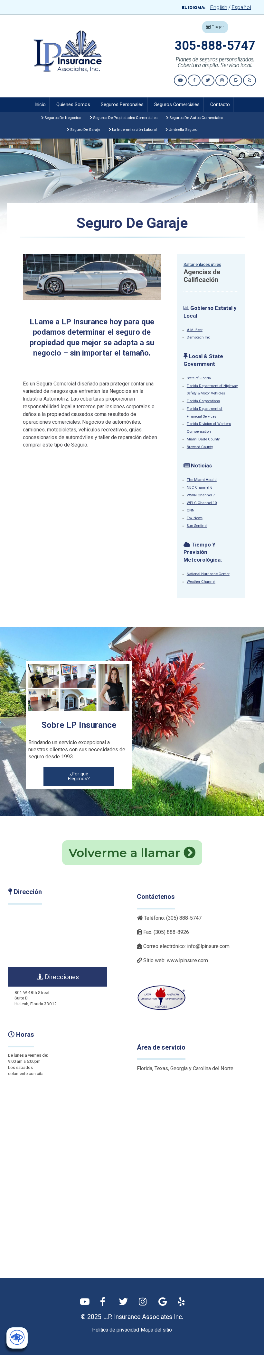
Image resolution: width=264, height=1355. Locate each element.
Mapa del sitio (156, 1330)
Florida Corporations (203, 401)
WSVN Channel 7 (201, 495)
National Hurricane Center (208, 574)
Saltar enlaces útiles (202, 264)
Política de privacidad (115, 1330)
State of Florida (199, 378)
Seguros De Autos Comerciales (195, 117)
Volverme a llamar (126, 852)
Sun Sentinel (197, 526)
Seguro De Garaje (84, 129)
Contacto (220, 104)
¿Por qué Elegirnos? (79, 776)
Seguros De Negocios (62, 117)
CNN (190, 510)
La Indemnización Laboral (134, 129)
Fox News (195, 518)
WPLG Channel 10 (202, 503)
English (218, 7)
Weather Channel (201, 582)
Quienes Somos (73, 104)
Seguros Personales (122, 104)
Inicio (40, 104)
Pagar (217, 26)
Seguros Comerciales (177, 104)
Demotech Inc (198, 337)
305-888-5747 (215, 46)
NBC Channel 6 (199, 487)
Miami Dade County (203, 439)
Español (241, 7)
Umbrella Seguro (182, 129)
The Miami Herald (202, 480)
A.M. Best (195, 330)
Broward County (200, 447)
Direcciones (61, 977)
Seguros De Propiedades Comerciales (124, 117)
